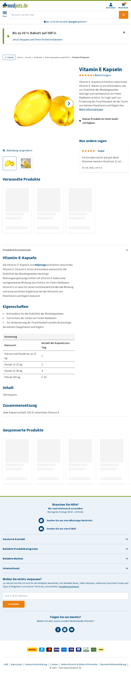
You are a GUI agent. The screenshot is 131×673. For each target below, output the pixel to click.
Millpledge (41, 265)
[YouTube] (72, 631)
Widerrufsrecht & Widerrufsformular (79, 664)
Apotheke (38, 57)
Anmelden (13, 604)
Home (20, 57)
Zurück (10, 57)
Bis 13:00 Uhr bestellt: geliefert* (66, 21)
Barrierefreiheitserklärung (113, 664)
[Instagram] (65, 631)
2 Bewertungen (102, 75)
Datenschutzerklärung (36, 664)
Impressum (17, 664)
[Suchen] (123, 15)
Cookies (54, 664)
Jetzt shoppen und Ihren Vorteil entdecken (37, 39)
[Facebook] (58, 631)
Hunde (28, 57)
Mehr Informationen (91, 109)
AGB (6, 664)
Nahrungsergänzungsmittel (57, 57)
